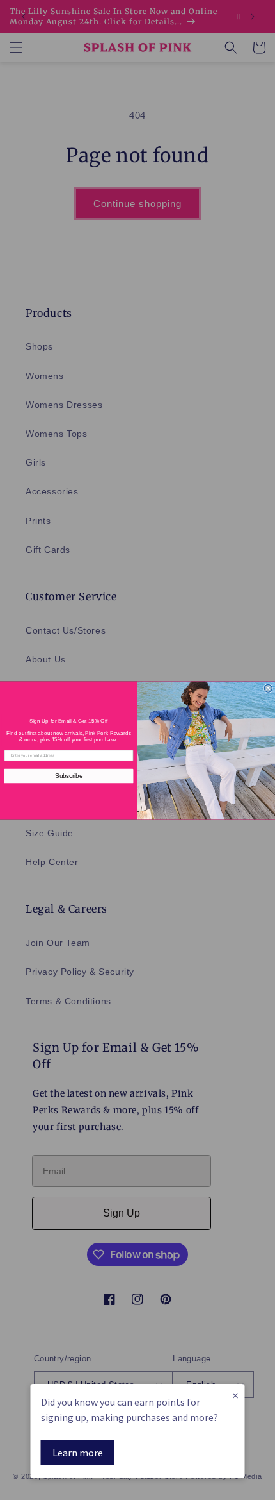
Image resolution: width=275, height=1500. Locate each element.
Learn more (77, 1452)
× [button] (235, 1395)
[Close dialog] (268, 688)
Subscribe (68, 775)
